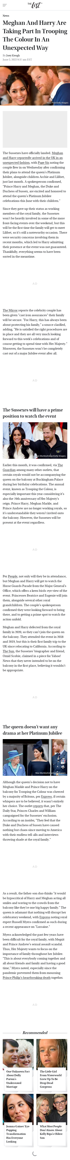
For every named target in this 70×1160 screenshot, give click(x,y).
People (12, 576)
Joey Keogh (13, 55)
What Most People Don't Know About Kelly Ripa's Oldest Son (51, 1132)
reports (38, 806)
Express (46, 796)
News (6, 15)
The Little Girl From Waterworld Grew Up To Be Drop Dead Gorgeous (51, 1079)
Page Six (43, 163)
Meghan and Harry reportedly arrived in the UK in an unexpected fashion (33, 158)
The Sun (8, 651)
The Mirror (10, 310)
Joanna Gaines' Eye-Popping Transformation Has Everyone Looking (18, 1134)
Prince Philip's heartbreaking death (27, 978)
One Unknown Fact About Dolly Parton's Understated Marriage (18, 1079)
